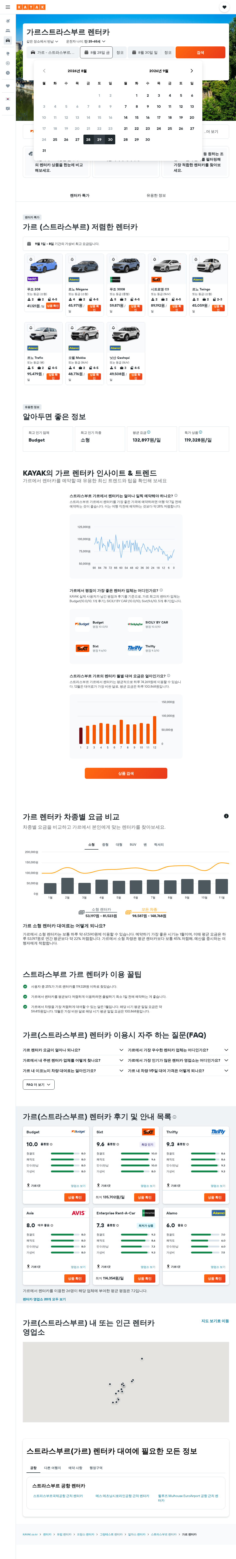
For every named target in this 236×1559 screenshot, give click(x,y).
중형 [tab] (105, 844)
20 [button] (77, 128)
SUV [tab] (133, 844)
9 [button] (110, 106)
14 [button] (88, 117)
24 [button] (44, 139)
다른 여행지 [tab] (52, 1468)
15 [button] (99, 117)
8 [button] (99, 106)
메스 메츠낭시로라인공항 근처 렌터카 (122, 1496)
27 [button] (77, 139)
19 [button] (66, 128)
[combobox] (43, 41)
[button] (8, 7)
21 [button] (88, 128)
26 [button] (66, 139)
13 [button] (77, 117)
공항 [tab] (33, 1468)
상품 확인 (53, 305)
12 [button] (66, 117)
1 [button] (99, 95)
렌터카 (47, 1534)
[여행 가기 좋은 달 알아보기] (8, 72)
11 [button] (55, 117)
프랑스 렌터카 (85, 1534)
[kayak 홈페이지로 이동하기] (31, 7)
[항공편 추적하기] (8, 63)
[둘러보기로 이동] (8, 53)
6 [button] (77, 106)
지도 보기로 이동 (215, 1320)
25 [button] (55, 139)
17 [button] (44, 128)
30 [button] (110, 139)
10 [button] (44, 117)
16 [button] (110, 117)
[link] (126, 773)
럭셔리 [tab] (159, 844)
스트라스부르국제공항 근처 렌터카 (58, 1496)
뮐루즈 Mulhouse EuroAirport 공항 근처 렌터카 (188, 1498)
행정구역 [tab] (96, 1468)
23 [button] (110, 128)
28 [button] (88, 139)
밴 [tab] (145, 844)
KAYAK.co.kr (30, 1534)
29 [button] (99, 139)
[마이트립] (8, 86)
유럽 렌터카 (64, 1534)
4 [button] (55, 106)
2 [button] (110, 95)
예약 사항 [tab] (75, 1468)
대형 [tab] (119, 844)
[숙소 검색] (8, 30)
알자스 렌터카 (136, 1534)
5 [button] (66, 106)
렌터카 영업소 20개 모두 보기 (44, 1299)
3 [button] (44, 106)
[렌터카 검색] (8, 40)
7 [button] (88, 106)
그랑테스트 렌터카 (111, 1534)
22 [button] (99, 128)
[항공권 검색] (8, 21)
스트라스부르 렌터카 (164, 1534)
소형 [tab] (91, 844)
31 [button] (44, 150)
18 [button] (55, 128)
